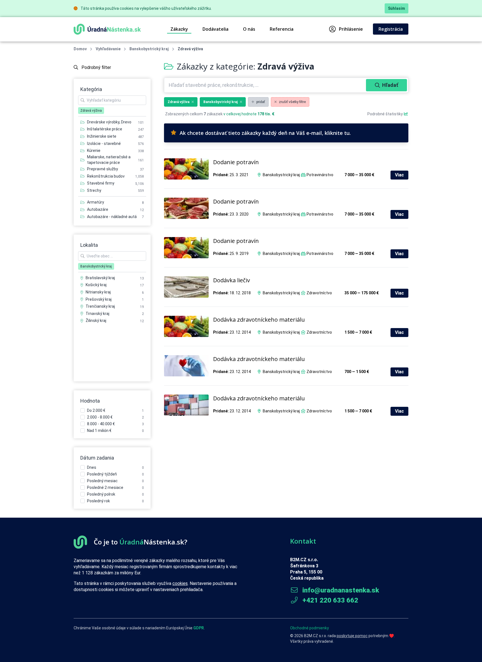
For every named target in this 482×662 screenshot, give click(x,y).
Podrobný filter (95, 67)
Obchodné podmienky (309, 628)
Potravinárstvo (320, 175)
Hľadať (390, 85)
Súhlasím (396, 8)
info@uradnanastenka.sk (340, 590)
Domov (80, 49)
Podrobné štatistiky (385, 114)
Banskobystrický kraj (149, 49)
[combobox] (265, 85)
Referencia (281, 29)
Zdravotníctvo (319, 293)
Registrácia (391, 29)
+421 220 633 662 (329, 600)
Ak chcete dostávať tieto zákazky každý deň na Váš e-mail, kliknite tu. (265, 133)
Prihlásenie (351, 29)
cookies (180, 583)
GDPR (198, 628)
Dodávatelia (215, 29)
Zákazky (179, 29)
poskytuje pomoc (352, 636)
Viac (399, 175)
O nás (249, 29)
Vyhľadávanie (108, 49)
